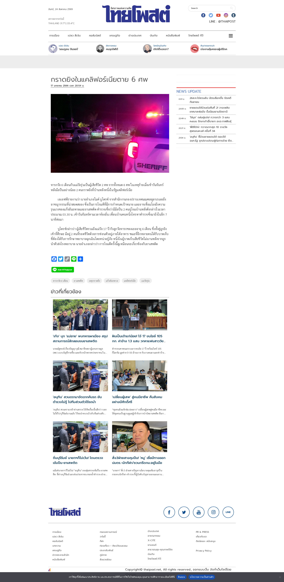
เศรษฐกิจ (114, 36)
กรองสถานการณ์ (108, 532)
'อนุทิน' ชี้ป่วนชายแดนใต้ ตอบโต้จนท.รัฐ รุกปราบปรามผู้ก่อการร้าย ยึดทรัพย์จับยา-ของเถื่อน (211, 139)
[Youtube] (218, 15)
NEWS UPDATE (189, 91)
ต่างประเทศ (135, 36)
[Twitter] (211, 15)
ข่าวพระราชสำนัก (60, 555)
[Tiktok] (233, 15)
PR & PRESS (202, 532)
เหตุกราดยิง (94, 280)
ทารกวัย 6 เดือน (60, 280)
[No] (280, 577)
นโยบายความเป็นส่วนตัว (202, 577)
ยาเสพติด (78, 280)
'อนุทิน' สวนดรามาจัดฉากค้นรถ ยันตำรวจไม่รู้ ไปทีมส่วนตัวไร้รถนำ (77, 399)
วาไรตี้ (103, 536)
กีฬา (102, 541)
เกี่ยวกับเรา (201, 536)
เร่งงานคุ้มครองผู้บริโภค (214, 49)
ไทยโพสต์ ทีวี (196, 36)
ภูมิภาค (103, 555)
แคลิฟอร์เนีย (130, 280)
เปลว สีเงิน (74, 36)
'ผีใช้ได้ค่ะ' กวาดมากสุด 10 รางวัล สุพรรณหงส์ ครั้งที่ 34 (208, 129)
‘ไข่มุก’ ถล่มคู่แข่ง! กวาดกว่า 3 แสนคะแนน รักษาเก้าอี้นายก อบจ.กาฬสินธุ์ (210, 119)
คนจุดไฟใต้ (112, 49)
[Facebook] (203, 15)
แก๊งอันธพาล (112, 280)
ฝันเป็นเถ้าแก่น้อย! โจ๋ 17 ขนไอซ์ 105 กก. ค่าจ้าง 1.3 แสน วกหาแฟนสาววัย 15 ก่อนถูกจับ (138, 341)
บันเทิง (153, 36)
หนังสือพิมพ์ (173, 36)
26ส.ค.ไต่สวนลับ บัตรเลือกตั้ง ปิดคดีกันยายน (210, 100)
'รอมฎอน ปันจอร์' (68, 49)
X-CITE (151, 540)
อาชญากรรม (154, 536)
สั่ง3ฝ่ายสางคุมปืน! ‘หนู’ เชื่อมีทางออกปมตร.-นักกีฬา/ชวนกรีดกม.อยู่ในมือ (139, 460)
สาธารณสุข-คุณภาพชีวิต (160, 549)
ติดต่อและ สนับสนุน (206, 541)
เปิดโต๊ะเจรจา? (161, 49)
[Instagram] (226, 15)
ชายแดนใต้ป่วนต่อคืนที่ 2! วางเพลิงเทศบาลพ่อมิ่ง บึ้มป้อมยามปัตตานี (210, 110)
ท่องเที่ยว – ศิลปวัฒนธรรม (114, 546)
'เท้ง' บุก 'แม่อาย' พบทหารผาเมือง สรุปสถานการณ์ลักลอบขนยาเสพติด (80, 338)
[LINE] (228, 512)
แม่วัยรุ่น (146, 280)
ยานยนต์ (152, 545)
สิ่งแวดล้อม (105, 559)
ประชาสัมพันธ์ (106, 550)
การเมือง (54, 36)
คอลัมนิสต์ (95, 36)
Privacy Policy (204, 550)
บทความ (56, 546)
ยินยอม (181, 577)
